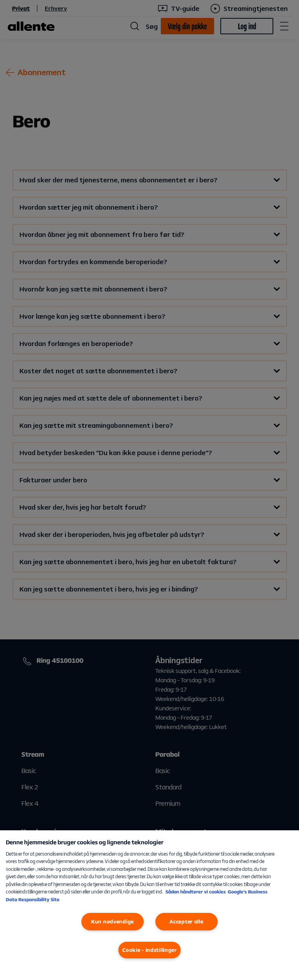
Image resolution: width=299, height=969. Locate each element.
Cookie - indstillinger (149, 950)
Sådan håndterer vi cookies (195, 892)
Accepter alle (186, 921)
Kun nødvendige (112, 921)
